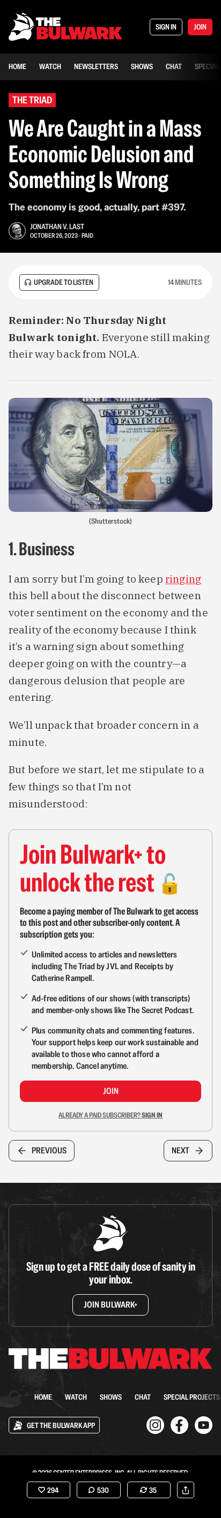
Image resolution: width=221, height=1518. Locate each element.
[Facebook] (179, 1425)
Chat (174, 66)
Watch (50, 66)
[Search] (15, 1397)
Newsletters (96, 66)
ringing (183, 578)
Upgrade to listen (63, 282)
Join (111, 1091)
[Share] (185, 1490)
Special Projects (192, 1397)
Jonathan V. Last (57, 226)
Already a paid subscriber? (110, 1115)
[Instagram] (155, 1425)
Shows (142, 66)
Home (17, 66)
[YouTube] (203, 1425)
